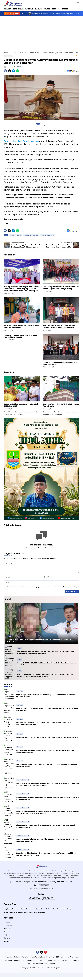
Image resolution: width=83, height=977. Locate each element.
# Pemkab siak (9, 912)
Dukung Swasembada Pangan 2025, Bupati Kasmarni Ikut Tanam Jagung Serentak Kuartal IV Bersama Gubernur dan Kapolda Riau (21, 289)
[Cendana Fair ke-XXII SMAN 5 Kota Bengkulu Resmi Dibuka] (61, 388)
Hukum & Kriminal (23, 780)
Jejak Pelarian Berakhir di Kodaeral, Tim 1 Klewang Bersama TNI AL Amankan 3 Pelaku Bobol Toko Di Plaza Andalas (47, 812)
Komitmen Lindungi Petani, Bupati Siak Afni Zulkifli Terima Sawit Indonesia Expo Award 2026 (46, 765)
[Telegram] (13, 70)
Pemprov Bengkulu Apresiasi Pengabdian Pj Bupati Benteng (61, 363)
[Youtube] (45, 952)
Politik (9, 636)
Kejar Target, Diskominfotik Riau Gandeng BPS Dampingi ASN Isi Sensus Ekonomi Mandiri (45, 695)
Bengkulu (8, 56)
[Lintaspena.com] (13, 3)
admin (9, 67)
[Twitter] (9, 70)
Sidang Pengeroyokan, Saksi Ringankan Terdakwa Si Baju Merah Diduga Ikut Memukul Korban (47, 798)
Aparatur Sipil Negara (34, 133)
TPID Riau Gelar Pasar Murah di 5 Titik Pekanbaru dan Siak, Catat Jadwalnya (47, 737)
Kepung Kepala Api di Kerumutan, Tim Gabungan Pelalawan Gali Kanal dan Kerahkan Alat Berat (47, 840)
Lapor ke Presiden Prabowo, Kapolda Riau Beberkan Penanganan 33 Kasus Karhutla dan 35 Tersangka (46, 854)
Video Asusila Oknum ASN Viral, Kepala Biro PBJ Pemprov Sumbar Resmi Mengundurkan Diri (45, 826)
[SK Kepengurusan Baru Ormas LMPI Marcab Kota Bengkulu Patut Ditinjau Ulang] (61, 271)
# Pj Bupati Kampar (11, 909)
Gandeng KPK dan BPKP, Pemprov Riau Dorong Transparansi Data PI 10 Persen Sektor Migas (45, 751)
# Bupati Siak (51, 909)
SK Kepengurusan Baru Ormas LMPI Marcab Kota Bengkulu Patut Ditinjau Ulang (61, 288)
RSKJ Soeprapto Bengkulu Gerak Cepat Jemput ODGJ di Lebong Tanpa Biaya (59, 326)
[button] (78, 3)
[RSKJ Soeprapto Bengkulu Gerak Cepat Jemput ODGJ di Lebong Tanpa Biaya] (61, 310)
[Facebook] (5, 70)
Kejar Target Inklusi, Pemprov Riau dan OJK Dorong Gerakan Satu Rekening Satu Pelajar (47, 709)
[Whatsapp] (17, 70)
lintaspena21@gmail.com (43, 888)
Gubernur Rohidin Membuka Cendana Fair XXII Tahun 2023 (21, 405)
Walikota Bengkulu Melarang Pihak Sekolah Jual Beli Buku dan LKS (22, 336)
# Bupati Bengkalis (26, 909)
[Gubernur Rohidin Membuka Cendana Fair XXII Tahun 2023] (22, 388)
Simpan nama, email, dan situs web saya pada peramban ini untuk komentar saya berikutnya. (42, 587)
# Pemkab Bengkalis (37, 912)
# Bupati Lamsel (22, 912)
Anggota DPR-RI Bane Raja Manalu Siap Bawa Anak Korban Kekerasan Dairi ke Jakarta (39, 640)
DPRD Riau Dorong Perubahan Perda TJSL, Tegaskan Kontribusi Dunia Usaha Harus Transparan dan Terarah (45, 652)
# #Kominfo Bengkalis (65, 909)
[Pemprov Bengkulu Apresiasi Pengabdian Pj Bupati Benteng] (61, 347)
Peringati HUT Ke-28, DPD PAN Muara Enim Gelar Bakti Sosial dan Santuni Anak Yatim (46, 664)
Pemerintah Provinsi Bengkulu (55, 130)
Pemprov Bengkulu (48, 235)
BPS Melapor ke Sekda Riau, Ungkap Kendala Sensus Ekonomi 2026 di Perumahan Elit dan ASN (44, 723)
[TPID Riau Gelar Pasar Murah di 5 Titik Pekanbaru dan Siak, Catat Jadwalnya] (9, 735)
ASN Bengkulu (16, 235)
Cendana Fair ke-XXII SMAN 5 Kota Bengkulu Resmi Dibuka (61, 405)
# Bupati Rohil (39, 909)
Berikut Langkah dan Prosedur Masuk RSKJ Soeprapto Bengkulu (21, 326)
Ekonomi (20, 691)
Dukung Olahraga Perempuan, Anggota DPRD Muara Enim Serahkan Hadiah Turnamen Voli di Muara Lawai (45, 675)
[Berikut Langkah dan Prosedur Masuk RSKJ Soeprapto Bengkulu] (22, 310)
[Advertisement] (41, 32)
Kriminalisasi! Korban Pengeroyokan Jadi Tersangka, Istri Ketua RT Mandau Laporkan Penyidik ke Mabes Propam (47, 784)
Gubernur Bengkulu (31, 235)
